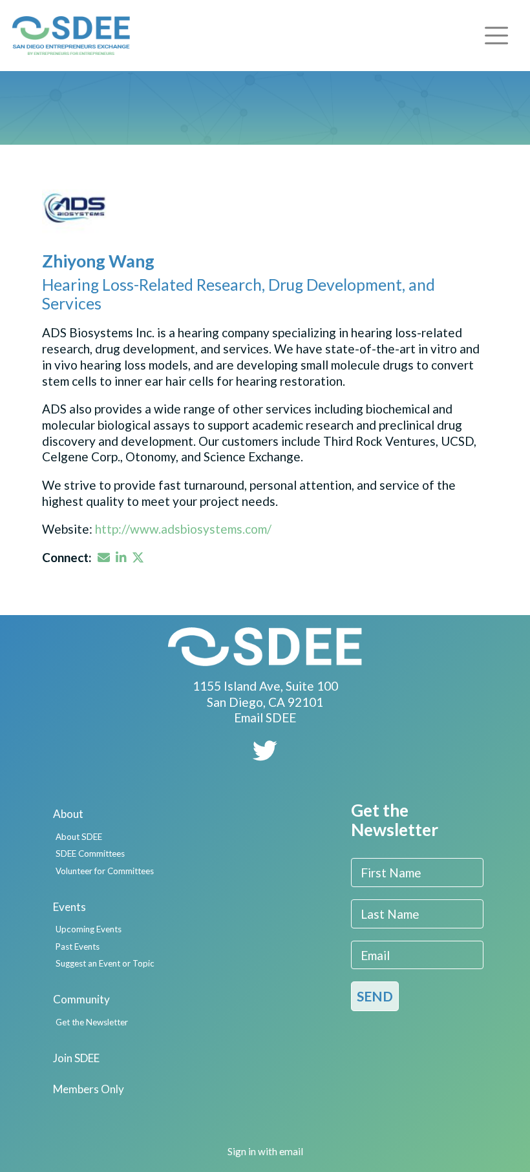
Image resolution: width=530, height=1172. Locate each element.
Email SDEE (265, 717)
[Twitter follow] (265, 755)
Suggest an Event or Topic (105, 963)
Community (81, 999)
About (68, 814)
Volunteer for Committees (105, 871)
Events (69, 907)
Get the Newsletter (92, 1022)
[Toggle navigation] (496, 35)
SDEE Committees (90, 853)
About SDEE (79, 837)
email (291, 1151)
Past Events (78, 946)
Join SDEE (76, 1058)
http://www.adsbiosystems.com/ (183, 528)
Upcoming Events (89, 929)
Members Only (88, 1089)
